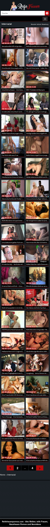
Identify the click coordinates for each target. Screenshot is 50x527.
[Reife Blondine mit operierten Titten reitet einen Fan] (12, 210)
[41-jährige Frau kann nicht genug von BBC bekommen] (37, 101)
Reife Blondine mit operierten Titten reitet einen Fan (20, 221)
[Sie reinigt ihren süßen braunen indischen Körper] (37, 210)
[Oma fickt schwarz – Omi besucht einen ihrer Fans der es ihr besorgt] (12, 79)
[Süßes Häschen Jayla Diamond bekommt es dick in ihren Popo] (37, 254)
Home (2, 474)
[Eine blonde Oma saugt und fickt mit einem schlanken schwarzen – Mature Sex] (12, 57)
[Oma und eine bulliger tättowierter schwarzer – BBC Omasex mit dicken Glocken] (37, 188)
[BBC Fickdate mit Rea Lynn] (37, 79)
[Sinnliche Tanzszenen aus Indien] (12, 450)
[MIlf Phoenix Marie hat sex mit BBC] (12, 319)
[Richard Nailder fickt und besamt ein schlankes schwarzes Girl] (37, 406)
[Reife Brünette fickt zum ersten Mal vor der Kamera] (37, 36)
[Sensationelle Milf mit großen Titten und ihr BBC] (12, 36)
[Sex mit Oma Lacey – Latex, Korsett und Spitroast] (37, 57)
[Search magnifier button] (47, 13)
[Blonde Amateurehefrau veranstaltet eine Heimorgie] (37, 275)
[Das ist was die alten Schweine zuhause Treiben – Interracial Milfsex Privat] (37, 232)
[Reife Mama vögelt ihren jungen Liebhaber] (37, 145)
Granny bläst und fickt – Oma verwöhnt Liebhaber (19, 286)
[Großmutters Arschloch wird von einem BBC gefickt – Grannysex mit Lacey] (12, 101)
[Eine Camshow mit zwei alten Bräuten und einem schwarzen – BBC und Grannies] (37, 384)
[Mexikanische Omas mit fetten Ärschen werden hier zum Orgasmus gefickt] (12, 166)
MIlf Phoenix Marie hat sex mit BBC (14, 330)
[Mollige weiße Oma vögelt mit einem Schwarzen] (37, 123)
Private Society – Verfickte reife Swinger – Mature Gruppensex (23, 264)
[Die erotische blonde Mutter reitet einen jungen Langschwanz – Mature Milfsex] (12, 188)
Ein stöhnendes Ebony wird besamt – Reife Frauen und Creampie (24, 439)
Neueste (33, 24)
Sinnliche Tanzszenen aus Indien (13, 460)
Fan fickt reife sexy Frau (10, 155)
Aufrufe (39, 24)
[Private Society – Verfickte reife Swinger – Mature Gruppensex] (12, 254)
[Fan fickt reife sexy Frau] (12, 145)
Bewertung (45, 24)
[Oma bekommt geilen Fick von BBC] (12, 232)
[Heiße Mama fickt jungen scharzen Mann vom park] (12, 123)
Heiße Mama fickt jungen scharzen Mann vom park (19, 133)
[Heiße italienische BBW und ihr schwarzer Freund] (37, 166)
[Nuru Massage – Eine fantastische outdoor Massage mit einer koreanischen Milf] (12, 406)
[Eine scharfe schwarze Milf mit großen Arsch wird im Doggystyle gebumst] (37, 450)
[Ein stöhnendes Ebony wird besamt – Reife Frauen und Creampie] (12, 428)
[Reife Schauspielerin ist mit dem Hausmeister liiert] (12, 297)
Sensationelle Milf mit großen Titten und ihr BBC (18, 46)
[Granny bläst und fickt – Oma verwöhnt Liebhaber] (12, 275)
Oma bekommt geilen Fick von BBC (14, 242)
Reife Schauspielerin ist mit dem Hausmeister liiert (19, 308)
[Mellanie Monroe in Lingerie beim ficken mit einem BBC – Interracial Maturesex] (12, 341)
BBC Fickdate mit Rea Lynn (35, 90)
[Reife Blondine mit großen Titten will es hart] (37, 319)
